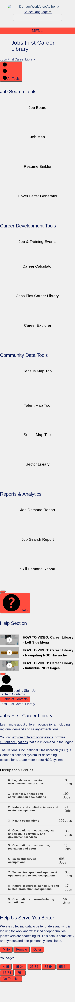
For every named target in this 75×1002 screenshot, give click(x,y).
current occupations (14, 742)
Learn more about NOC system (41, 759)
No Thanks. (11, 979)
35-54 (49, 966)
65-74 (7, 972)
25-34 (34, 966)
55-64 (63, 966)
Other (37, 949)
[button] (37, 782)
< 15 (6, 966)
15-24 (19, 966)
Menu (37, 31)
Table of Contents (15, 699)
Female (21, 949)
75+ (20, 972)
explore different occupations (32, 737)
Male (6, 949)
